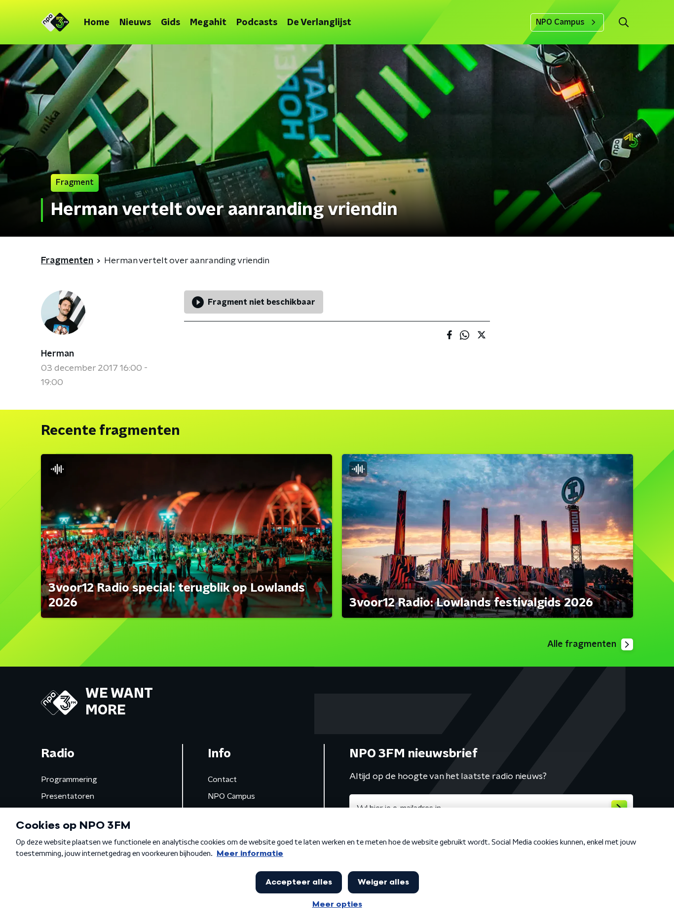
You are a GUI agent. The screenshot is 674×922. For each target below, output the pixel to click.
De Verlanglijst (319, 22)
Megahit (208, 22)
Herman (57, 354)
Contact (222, 779)
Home (97, 22)
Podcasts (256, 22)
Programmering (69, 779)
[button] (623, 22)
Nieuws (135, 22)
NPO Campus (560, 22)
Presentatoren (67, 796)
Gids (170, 22)
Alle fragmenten (581, 644)
